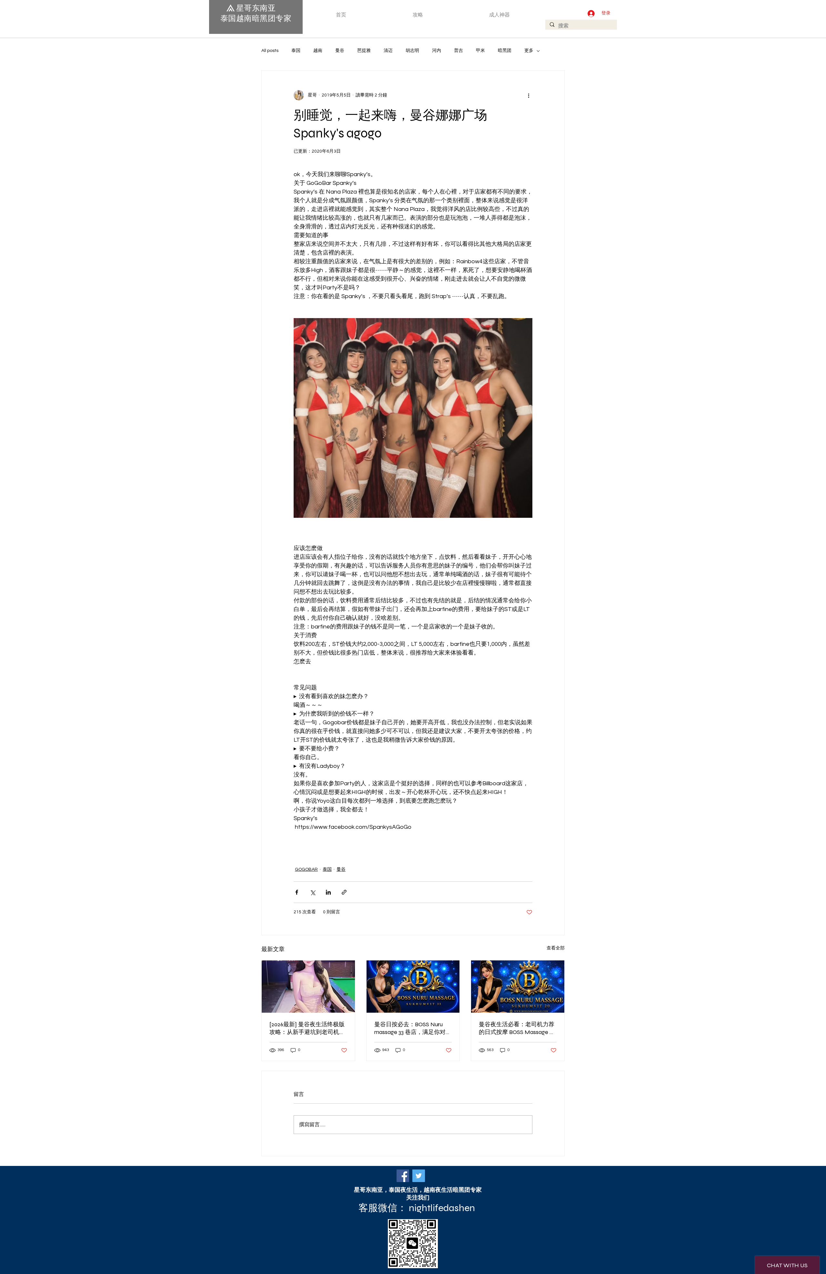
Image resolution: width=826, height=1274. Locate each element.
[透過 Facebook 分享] (297, 892)
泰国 (295, 50)
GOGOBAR (306, 869)
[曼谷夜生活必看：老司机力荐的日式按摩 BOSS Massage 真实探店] (517, 986)
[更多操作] (528, 95)
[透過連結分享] (344, 892)
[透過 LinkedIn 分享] (328, 892)
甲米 (480, 50)
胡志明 (412, 50)
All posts (269, 50)
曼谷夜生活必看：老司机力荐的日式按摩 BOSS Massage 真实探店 (517, 1028)
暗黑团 (504, 50)
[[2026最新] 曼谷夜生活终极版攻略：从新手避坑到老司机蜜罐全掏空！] (308, 986)
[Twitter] (418, 1175)
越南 (317, 50)
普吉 (458, 50)
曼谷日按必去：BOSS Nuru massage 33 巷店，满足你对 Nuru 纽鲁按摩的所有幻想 (410, 1028)
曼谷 (339, 50)
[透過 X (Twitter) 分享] (312, 892)
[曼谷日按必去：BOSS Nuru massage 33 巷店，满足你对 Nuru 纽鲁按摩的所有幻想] (413, 986)
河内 (436, 50)
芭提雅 (364, 50)
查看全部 (556, 948)
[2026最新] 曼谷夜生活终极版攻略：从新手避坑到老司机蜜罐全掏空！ (307, 1028)
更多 (528, 50)
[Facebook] (403, 1175)
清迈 (388, 50)
